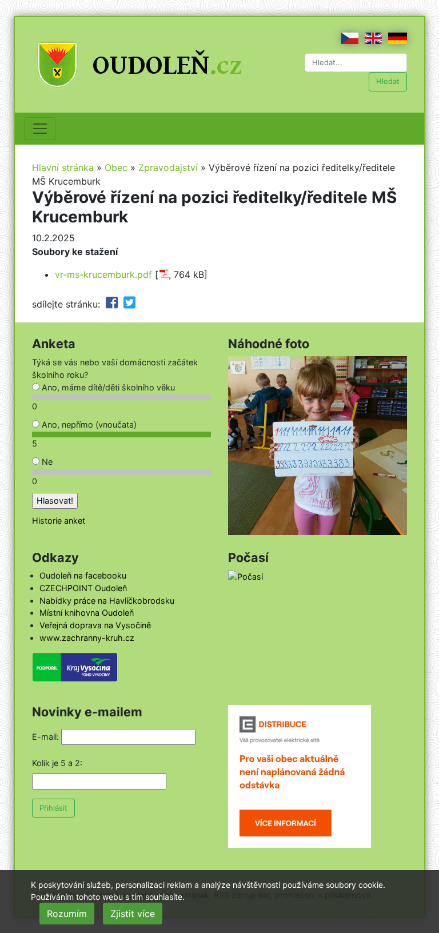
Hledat (388, 81)
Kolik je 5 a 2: (57, 763)
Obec (116, 167)
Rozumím (67, 913)
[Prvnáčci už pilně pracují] (317, 445)
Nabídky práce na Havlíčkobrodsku (106, 600)
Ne (46, 461)
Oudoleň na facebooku (82, 575)
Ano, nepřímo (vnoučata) (88, 424)
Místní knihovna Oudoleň (86, 612)
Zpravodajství (168, 167)
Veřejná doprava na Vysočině (95, 625)
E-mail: (45, 736)
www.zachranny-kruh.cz (86, 638)
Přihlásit (53, 807)
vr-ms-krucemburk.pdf (103, 274)
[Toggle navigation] (40, 128)
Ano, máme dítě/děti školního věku (107, 387)
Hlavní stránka (63, 167)
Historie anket (58, 520)
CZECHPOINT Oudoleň (83, 588)
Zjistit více (132, 913)
